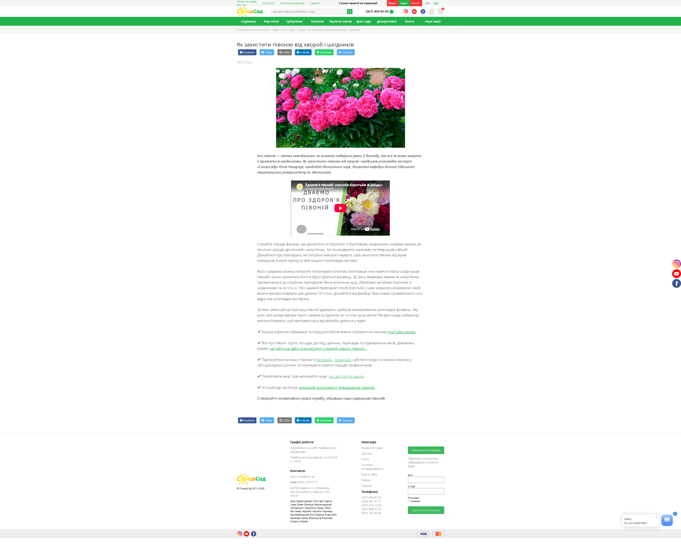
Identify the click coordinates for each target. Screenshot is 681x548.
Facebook (324, 359)
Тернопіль (310, 508)
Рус (428, 3)
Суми (293, 504)
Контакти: (298, 471)
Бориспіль (331, 514)
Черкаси (317, 511)
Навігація (368, 442)
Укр (435, 3)
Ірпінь (305, 518)
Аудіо (403, 3)
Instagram (343, 359)
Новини (415, 501)
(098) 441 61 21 (371, 501)
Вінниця (309, 504)
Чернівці (327, 511)
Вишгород (315, 518)
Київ (293, 501)
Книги (409, 21)
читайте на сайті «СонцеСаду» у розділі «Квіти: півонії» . (318, 348)
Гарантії (315, 3)
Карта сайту (369, 474)
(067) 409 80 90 (371, 497)
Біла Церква (317, 514)
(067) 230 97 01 (304, 482)
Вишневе (327, 518)
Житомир (296, 511)
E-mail (411, 486)
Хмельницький (322, 504)
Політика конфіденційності (372, 467)
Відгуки (365, 480)
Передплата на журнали (426, 450)
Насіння (317, 21)
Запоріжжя (297, 508)
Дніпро (308, 501)
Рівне (328, 508)
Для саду (363, 21)
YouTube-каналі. (401, 331)
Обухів (304, 521)
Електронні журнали (292, 3)
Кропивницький (300, 514)
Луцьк (321, 508)
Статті (415, 3)
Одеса (328, 501)
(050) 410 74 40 (371, 505)
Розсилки (413, 497)
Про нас (241, 5)
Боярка (295, 521)
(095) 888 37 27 (371, 509)
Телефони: (369, 491)
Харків (300, 501)
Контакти (268, 3)
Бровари (295, 518)
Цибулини (294, 21)
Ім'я (410, 475)
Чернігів (307, 511)
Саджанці (248, 21)
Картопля (271, 21)
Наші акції (433, 21)
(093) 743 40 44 (371, 513)
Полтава (318, 501)
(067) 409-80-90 (377, 11)
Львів (300, 504)
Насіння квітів (340, 21)
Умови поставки (372, 448)
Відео (392, 3)
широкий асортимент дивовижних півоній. (337, 387)
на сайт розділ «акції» (346, 376)
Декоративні (387, 21)
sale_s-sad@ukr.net (302, 477)
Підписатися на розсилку (426, 510)
